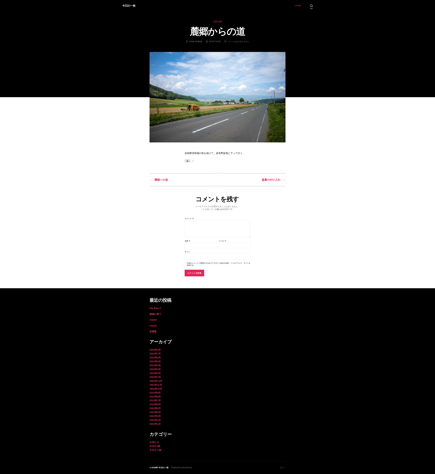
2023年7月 (155, 353)
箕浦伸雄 (198, 41)
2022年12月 (156, 381)
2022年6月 (155, 404)
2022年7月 (155, 400)
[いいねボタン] (187, 161)
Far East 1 (155, 308)
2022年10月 (156, 388)
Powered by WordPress (181, 467)
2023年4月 (155, 365)
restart (153, 319)
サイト (187, 252)
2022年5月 (155, 408)
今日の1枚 (155, 446)
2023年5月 (155, 361)
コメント (189, 218)
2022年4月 (155, 412)
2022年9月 (155, 392)
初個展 (153, 331)
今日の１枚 (217, 21)
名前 (187, 241)
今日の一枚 (128, 5)
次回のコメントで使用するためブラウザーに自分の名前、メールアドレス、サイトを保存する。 (218, 264)
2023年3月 (155, 369)
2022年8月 (155, 396)
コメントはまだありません (238, 41)
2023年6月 (155, 357)
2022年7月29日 (215, 41)
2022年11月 (156, 384)
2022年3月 (155, 416)
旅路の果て (156, 314)
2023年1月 (155, 377)
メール (222, 241)
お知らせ (154, 442)
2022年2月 (155, 420)
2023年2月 (155, 373)
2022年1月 (155, 424)
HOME (298, 5)
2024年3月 (155, 349)
